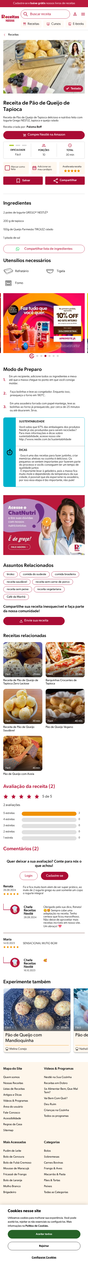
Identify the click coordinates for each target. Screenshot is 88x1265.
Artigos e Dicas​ (12, 1094)
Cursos (56, 24)
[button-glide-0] (37, 356)
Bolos (47, 1150)
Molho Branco (12, 1186)
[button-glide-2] (45, 356)
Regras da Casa (12, 1124)
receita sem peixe (18, 589)
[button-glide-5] (58, 356)
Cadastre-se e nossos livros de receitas (44, 3)
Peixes (48, 1186)
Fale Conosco (11, 1112)
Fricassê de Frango (15, 1174)
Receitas (33, 24)
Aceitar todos (44, 1234)
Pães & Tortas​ (52, 1180)
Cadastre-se (54, 876)
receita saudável (17, 581)
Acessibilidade (12, 1118)
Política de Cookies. (37, 1226)
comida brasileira (65, 574)
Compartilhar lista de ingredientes (48, 249)
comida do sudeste (34, 574)
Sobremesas (51, 1156)
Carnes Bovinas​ (53, 1162)
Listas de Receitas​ (14, 1089)
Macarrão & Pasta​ (54, 1174)
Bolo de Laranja (12, 1180)
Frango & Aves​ (53, 1168)
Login (29, 876)
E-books (78, 24)
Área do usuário (13, 1106)
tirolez (10, 574)
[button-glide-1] (41, 356)
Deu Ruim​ (50, 1104)
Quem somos (11, 1077)
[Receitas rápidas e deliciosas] (44, 323)
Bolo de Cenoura (13, 1156)
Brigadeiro (9, 1192)
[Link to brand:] (75, 49)
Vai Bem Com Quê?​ (56, 1098)
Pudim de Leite (12, 1150)
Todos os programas (56, 1116)
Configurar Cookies (44, 1257)
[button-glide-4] (54, 356)
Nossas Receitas (13, 1083)
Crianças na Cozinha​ (56, 1110)
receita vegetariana (49, 589)
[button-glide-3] (50, 356)
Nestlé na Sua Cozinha (58, 1077)
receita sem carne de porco (53, 581)
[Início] (10, 19)
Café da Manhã (16, 596)
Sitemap (8, 1130)
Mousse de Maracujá (16, 1168)
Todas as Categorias (56, 1192)
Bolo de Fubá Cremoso (17, 1162)
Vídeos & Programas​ (15, 1100)
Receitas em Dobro (56, 1083)
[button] (65, 181)
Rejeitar (44, 1246)
